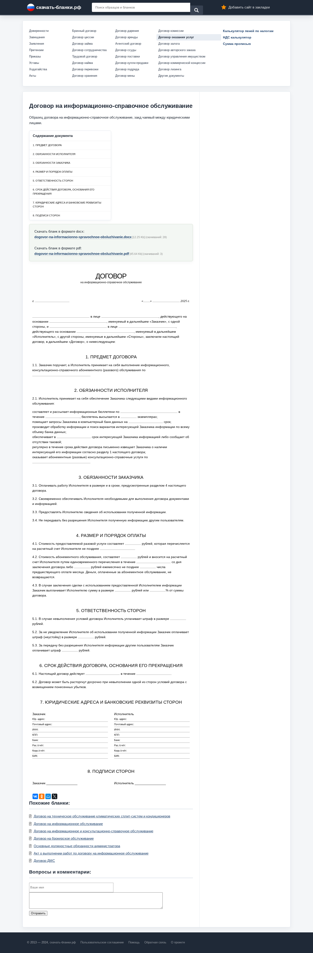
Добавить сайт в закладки (249, 7)
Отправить (38, 913)
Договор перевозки (85, 69)
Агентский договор (128, 43)
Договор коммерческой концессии (181, 63)
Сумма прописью (237, 44)
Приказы (35, 56)
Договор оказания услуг (176, 37)
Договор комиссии (171, 31)
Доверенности (39, 31)
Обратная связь (155, 942)
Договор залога (169, 43)
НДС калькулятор (237, 37)
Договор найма (82, 63)
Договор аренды (126, 37)
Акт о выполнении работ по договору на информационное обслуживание (91, 853)
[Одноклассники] (41, 796)
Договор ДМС (44, 861)
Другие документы (171, 75)
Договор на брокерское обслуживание (64, 838)
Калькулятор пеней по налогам (248, 31)
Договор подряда (127, 69)
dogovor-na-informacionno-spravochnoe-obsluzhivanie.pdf (81, 254)
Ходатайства (38, 69)
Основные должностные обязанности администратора (77, 846)
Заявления (36, 43)
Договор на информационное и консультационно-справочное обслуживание (93, 831)
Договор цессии (83, 37)
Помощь (134, 942)
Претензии (36, 50)
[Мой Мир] (48, 796)
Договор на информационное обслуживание (68, 824)
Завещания (37, 37)
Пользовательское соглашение (102, 942)
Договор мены (125, 75)
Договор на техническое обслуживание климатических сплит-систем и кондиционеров (102, 816)
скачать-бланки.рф (58, 7)
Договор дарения (127, 31)
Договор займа (82, 43)
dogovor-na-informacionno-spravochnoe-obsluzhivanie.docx (83, 237)
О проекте (178, 942)
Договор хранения (84, 75)
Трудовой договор (84, 56)
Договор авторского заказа (176, 50)
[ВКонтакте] (35, 796)
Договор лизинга (169, 69)
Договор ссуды (125, 50)
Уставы (34, 63)
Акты (32, 75)
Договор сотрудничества (89, 50)
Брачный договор (84, 31)
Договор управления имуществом (181, 56)
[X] (54, 796)
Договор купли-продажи (131, 63)
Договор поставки (127, 56)
